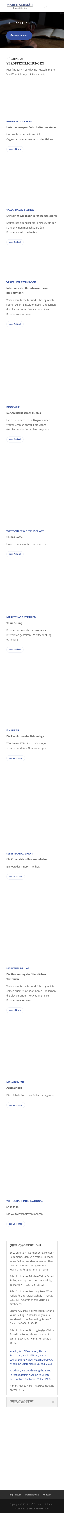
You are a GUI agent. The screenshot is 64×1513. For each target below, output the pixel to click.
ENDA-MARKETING (39, 1508)
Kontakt (47, 1494)
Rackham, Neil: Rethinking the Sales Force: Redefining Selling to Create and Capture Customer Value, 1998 (30, 1375)
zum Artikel (15, 242)
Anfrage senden (19, 35)
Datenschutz (32, 1494)
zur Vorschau (15, 758)
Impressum (15, 1494)
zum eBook (15, 149)
